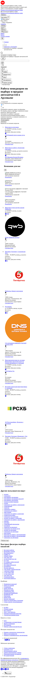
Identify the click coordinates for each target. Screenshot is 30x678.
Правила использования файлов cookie (12, 13)
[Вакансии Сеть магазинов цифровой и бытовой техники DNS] (16, 328)
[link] (3, 30)
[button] (2, 33)
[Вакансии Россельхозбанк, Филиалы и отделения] (16, 409)
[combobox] (8, 55)
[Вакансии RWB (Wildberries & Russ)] (16, 227)
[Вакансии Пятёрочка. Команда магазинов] (16, 276)
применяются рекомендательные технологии (15, 659)
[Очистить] (3, 58)
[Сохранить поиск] (2, 63)
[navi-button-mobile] (2, 38)
